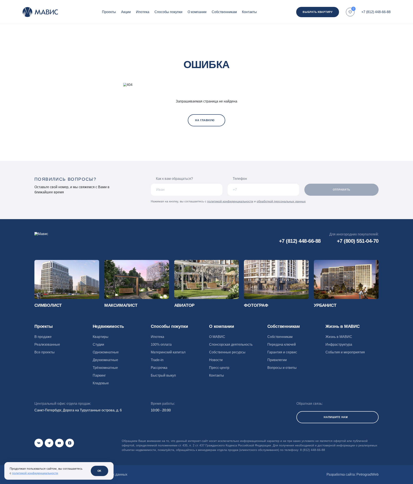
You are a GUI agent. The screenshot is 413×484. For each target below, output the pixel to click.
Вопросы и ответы (282, 367)
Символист (48, 305)
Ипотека (142, 12)
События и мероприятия (345, 352)
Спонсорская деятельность (231, 344)
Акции (126, 12)
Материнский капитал (168, 352)
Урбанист (325, 305)
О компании (197, 12)
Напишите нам (336, 417)
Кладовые (101, 383)
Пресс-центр (219, 367)
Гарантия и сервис (282, 352)
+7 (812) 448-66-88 (376, 12)
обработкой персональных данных (281, 201)
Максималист (120, 305)
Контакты (249, 12)
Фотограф (256, 305)
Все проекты (44, 352)
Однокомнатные (106, 352)
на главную (204, 120)
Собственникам (224, 12)
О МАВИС (217, 337)
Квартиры (100, 337)
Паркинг (99, 375)
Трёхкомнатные (105, 367)
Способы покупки (168, 12)
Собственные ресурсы (227, 352)
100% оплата (161, 344)
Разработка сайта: (353, 474)
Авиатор (184, 305)
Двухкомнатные (105, 360)
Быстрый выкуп (163, 375)
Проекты (109, 12)
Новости (216, 360)
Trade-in (157, 360)
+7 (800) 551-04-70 (358, 241)
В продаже (43, 337)
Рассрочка (159, 367)
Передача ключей (281, 344)
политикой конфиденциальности (230, 201)
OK (99, 470)
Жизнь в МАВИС (338, 337)
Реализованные (47, 344)
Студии (98, 344)
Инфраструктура (338, 344)
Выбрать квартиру (318, 12)
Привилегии (277, 360)
